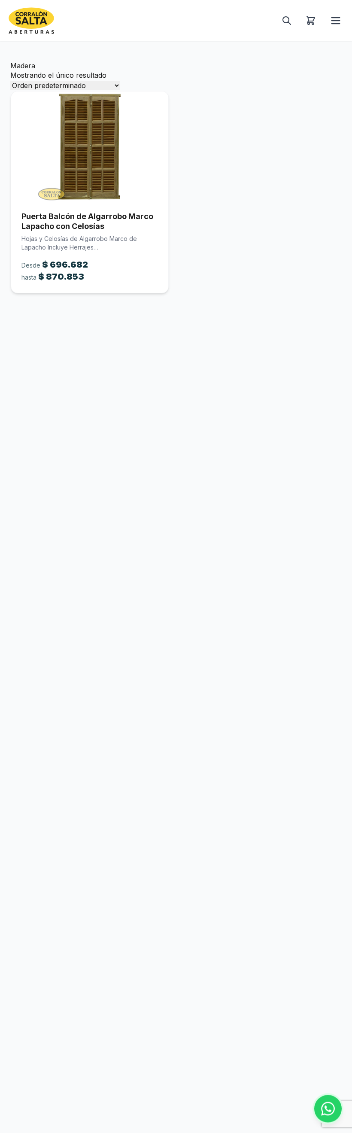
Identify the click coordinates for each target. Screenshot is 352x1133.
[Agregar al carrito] (89, 146)
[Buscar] (286, 20)
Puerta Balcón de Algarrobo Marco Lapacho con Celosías (87, 221)
